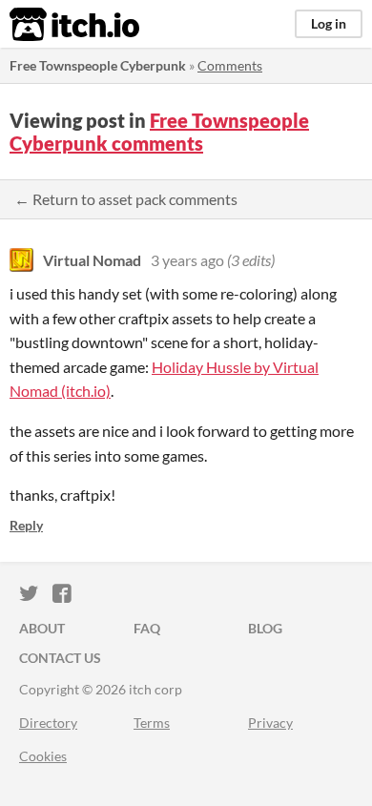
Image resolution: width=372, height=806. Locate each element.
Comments (229, 65)
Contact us (60, 658)
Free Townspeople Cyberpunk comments (159, 132)
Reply (26, 525)
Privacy (270, 722)
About (42, 628)
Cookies (43, 756)
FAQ (147, 628)
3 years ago (187, 260)
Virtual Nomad (92, 260)
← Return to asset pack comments (126, 199)
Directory (48, 722)
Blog (265, 628)
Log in (328, 23)
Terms (152, 722)
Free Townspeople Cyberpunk (98, 65)
